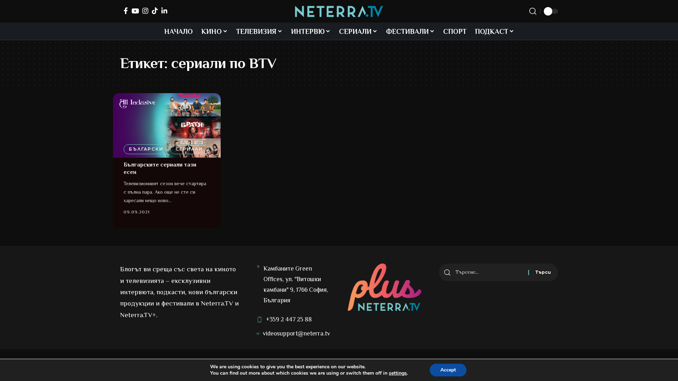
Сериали (189, 149)
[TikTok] (155, 10)
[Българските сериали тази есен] (167, 125)
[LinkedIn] (164, 10)
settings (398, 373)
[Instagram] (145, 10)
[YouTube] (135, 10)
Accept (448, 370)
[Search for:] (489, 272)
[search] (532, 11)
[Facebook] (126, 10)
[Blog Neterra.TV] (339, 11)
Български (146, 149)
